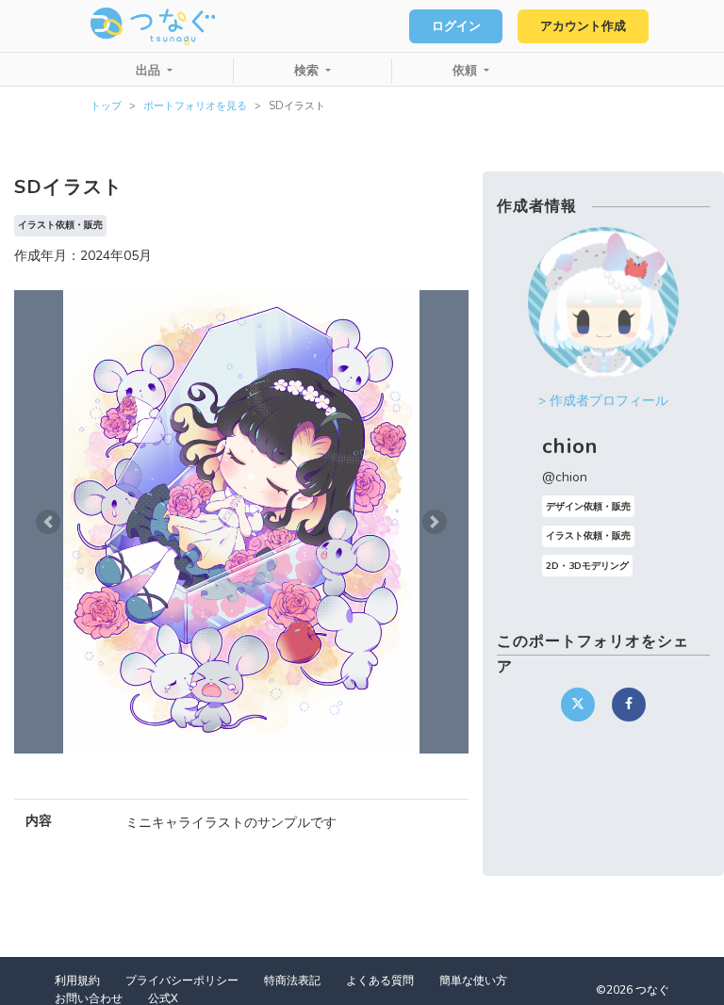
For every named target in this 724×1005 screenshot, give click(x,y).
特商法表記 (292, 980)
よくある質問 (380, 980)
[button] (48, 522)
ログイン (456, 26)
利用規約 (77, 980)
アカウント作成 (583, 26)
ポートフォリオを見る (195, 106)
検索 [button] (308, 70)
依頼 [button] (466, 70)
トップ (106, 106)
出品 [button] (150, 70)
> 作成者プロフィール (603, 401)
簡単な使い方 (473, 980)
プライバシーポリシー (182, 980)
